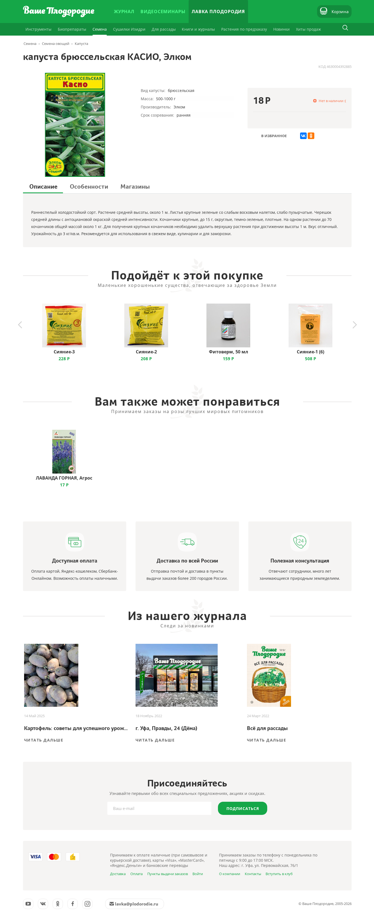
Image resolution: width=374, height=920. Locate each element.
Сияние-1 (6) (310, 352)
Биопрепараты (72, 29)
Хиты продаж (308, 29)
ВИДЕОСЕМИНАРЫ (163, 11)
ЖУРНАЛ (124, 11)
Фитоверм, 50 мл (228, 352)
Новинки (281, 29)
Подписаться (242, 808)
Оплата (136, 873)
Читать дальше (44, 740)
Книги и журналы (198, 29)
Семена (100, 29)
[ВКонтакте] (303, 135)
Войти (197, 873)
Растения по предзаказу (244, 29)
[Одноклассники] (311, 135)
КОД (322, 66)
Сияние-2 (146, 352)
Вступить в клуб (279, 873)
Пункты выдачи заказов (167, 873)
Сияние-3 (64, 352)
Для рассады (164, 29)
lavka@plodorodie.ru (136, 904)
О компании (229, 873)
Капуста (81, 43)
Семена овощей (55, 43)
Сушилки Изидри (129, 29)
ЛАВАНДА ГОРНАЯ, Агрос (64, 478)
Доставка (118, 873)
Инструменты (38, 29)
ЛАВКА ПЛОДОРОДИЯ (218, 11)
